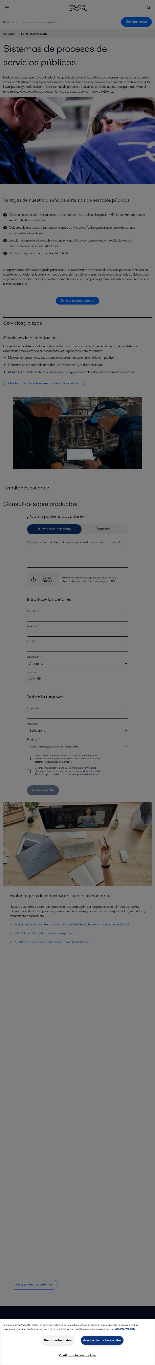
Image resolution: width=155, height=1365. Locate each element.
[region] (77, 1342)
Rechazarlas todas (58, 1340)
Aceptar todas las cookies (102, 1340)
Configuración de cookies (77, 1355)
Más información (124, 1329)
